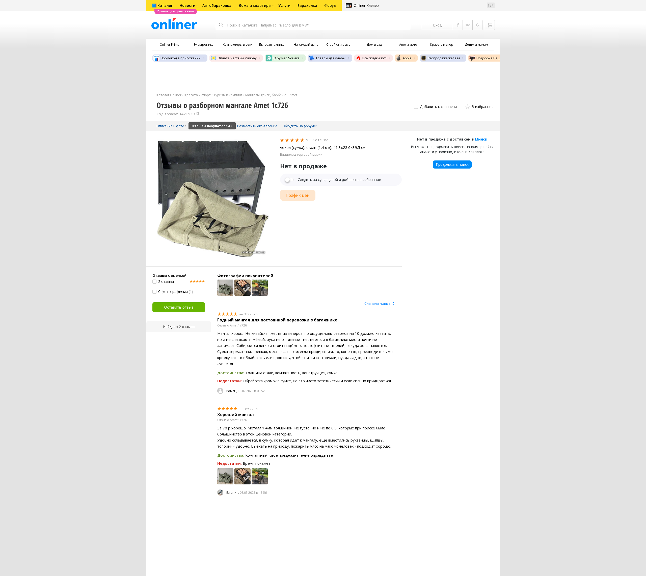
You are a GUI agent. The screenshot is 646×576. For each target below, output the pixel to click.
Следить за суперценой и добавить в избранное (339, 180)
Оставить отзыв (179, 307)
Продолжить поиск (452, 164)
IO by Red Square (286, 58)
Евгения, (232, 492)
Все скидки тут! (374, 58)
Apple (407, 58)
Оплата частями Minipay (237, 58)
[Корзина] (490, 25)
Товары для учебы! (331, 58)
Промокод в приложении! (180, 58)
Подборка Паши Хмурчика (497, 58)
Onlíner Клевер (366, 5)
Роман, (231, 391)
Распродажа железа (444, 58)
